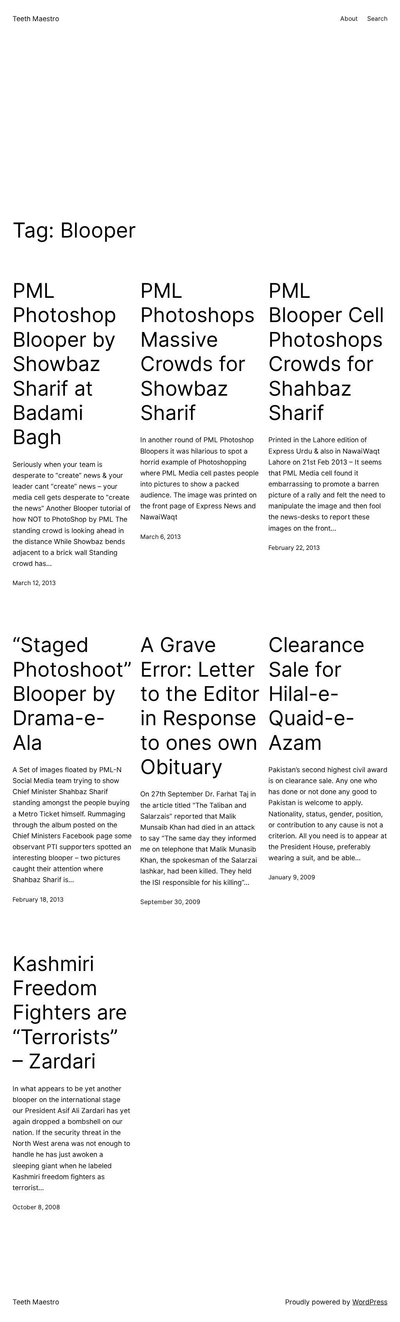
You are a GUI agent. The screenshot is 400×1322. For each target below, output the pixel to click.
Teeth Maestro (35, 18)
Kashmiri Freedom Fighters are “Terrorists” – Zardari (69, 1013)
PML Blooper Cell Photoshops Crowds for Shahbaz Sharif (326, 352)
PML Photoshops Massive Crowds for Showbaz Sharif (197, 352)
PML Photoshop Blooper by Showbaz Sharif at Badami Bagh (64, 364)
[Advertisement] (200, 121)
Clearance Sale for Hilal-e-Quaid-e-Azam (316, 694)
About (349, 18)
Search (377, 18)
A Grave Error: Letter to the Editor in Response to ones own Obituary (199, 706)
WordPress (370, 1302)
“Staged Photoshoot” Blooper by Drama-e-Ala (72, 694)
